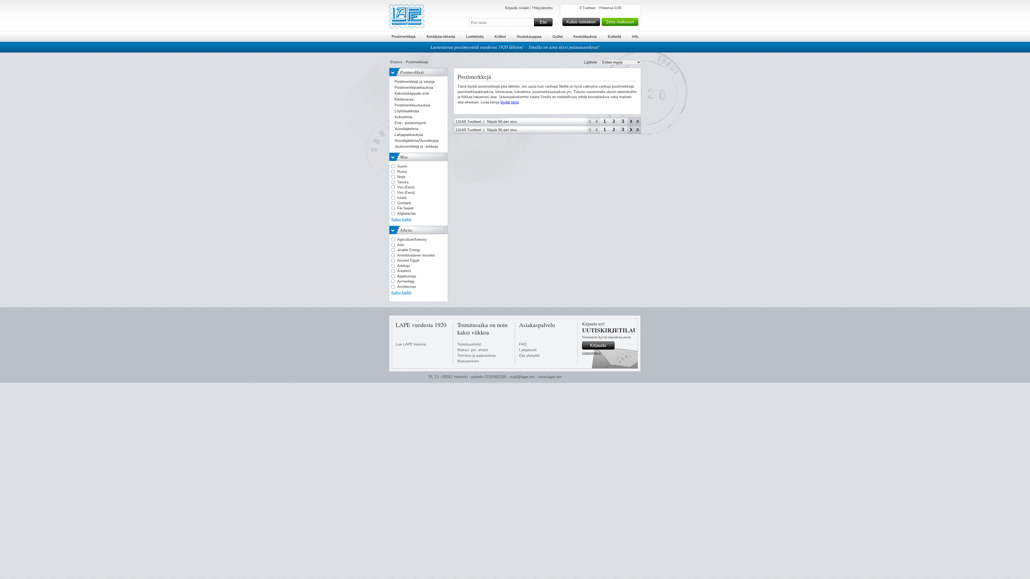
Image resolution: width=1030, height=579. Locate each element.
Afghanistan (406, 213)
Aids (400, 245)
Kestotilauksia (585, 36)
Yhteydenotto (542, 8)
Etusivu (396, 62)
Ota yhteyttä (529, 355)
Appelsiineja (406, 276)
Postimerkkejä (403, 36)
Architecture (406, 287)
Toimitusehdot (469, 344)
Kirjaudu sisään (517, 8)
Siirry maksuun (620, 22)
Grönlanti (404, 203)
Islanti (402, 198)
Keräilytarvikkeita (440, 36)
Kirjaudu (598, 345)
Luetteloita (475, 36)
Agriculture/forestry (412, 239)
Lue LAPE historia (411, 344)
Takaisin (596, 121)
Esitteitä (614, 36)
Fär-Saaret (405, 208)
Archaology (406, 281)
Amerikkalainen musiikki (416, 255)
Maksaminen (468, 361)
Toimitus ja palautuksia (476, 355)
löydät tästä (510, 102)
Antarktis (404, 271)
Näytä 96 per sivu (502, 121)
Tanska (403, 182)
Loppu (637, 121)
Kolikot (500, 36)
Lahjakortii (527, 350)
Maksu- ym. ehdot (472, 350)
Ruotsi (402, 172)
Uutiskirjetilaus (591, 353)
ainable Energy (408, 250)
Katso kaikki (401, 219)
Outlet (558, 36)
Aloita (589, 121)
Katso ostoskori (581, 22)
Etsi (543, 22)
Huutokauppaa (529, 36)
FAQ (523, 344)
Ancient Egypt (408, 260)
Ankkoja (403, 266)
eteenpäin (630, 121)
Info (635, 36)
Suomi (402, 166)
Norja (401, 177)
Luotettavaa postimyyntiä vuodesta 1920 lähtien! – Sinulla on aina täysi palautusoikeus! (515, 47)
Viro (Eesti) (406, 187)
